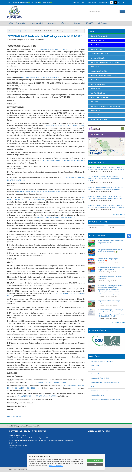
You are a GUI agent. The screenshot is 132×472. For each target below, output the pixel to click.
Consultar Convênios (97, 395)
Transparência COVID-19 (99, 54)
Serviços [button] (77, 23)
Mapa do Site (91, 2)
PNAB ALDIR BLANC (98, 40)
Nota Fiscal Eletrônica (97, 93)
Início (11, 23)
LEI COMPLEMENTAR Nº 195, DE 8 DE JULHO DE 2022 (57, 49)
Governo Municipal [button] (36, 23)
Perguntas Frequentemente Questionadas (105, 106)
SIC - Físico (95, 67)
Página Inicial (13, 31)
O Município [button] (20, 23)
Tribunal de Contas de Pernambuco (102, 361)
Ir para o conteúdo (13, 2)
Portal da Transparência (99, 36)
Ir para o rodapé (46, 2)
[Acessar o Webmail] (121, 426)
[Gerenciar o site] (123, 426)
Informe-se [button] (65, 23)
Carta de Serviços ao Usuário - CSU (103, 75)
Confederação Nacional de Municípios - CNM (104, 382)
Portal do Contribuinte (98, 80)
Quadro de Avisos (25, 31)
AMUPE (93, 370)
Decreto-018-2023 (14, 416)
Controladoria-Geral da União (99, 378)
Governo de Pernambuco (98, 374)
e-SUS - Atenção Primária (99, 97)
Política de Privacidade (56, 466)
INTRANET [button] (89, 23)
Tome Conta (94, 365)
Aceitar (96, 460)
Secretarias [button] (52, 23)
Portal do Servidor (97, 49)
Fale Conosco (102, 23)
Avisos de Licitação (98, 58)
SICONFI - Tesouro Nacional (99, 391)
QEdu (92, 386)
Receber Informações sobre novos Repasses (105, 399)
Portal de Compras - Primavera (101, 45)
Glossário (75, 2)
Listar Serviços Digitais (99, 119)
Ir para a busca (35, 2)
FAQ (83, 2)
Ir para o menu (24, 2)
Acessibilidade (104, 2)
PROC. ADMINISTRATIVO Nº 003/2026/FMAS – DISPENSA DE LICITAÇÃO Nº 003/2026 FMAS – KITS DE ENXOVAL (105, 178)
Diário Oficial (95, 89)
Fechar (96, 464)
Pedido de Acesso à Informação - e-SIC (105, 62)
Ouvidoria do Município (99, 71)
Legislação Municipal (98, 84)
